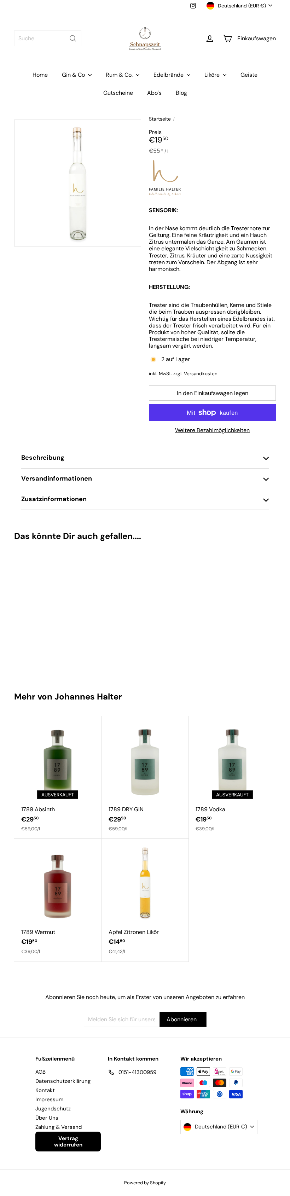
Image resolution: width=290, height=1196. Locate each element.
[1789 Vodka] (232, 777)
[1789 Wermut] (58, 900)
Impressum (49, 1099)
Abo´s (154, 93)
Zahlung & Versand (58, 1127)
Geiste (248, 75)
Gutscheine (118, 93)
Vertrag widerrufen (68, 1141)
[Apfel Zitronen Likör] (145, 900)
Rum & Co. (120, 75)
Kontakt (45, 1090)
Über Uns (46, 1117)
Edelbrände (169, 75)
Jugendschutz (53, 1108)
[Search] (72, 38)
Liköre (212, 75)
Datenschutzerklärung (63, 1081)
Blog (181, 93)
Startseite (160, 119)
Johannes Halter (88, 696)
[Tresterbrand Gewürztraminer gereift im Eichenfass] (36, 613)
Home (40, 75)
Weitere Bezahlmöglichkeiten (212, 430)
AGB (40, 1071)
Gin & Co (74, 75)
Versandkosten (201, 374)
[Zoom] (77, 183)
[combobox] (47, 38)
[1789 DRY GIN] (145, 777)
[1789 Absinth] (58, 777)
